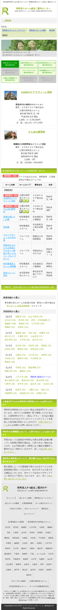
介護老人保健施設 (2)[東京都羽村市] (10, 79)
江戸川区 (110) (37, 323)
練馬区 (16, 543)
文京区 (25, 543)
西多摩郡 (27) (34, 367)
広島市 (41, 570)
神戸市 (16, 570)
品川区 (24, 532)
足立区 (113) (10, 320)
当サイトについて (32, 509)
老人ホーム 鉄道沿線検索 (18, 306)
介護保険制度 (27, 503)
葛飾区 (50, 527)
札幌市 (42, 559)
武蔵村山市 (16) (27, 393)
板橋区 (24, 527)
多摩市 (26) (46, 355)
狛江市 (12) (37, 340)
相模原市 (49, 548)
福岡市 (49, 570)
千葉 (32, 554)
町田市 (7, 548)
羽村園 (6, 227)
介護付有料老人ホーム (38, 581)
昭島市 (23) (21, 316)
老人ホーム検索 (25, 498)
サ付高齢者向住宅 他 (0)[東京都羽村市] (10, 71)
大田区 (42, 527)
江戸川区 (32, 527)
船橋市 (25, 554)
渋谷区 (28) (33, 345)
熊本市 (29, 575)
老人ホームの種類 (12, 503)
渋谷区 (32, 532)
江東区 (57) (23, 336)
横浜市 (24, 548)
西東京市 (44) (11, 371)
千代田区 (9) (35, 358)
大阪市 (34, 564)
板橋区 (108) (10, 323)
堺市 (42, 564)
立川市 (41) (33, 355)
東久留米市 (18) (12, 380)
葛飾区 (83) (21, 333)
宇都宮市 (16, 559)
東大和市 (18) (42, 380)
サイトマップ (29, 514)
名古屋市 (9, 564)
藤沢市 (40, 548)
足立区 (7, 527)
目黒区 (39, 543)
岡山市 (25, 570)
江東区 (15, 532)
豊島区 (51, 538)
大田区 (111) (23, 327)
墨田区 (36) (23, 349)
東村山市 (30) (28, 380)
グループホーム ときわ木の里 (9, 237)
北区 (8, 532)
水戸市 (33, 559)
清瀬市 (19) (44, 333)
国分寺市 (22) (11, 340)
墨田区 (7, 538)
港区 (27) (45, 390)
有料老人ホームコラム (43, 498)
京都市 (8, 570)
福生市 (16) (35, 384)
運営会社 (44, 509)
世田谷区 (15, 538)
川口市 (51, 554)
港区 (32, 543)
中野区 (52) (21, 367)
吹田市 (49, 564)
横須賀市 (7, 554)
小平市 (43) (25, 340)
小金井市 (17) (36, 336)
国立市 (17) (10, 336)
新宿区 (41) (46, 345)
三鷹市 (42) (33, 390)
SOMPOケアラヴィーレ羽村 (36, 92)
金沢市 (33, 570)
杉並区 (48, 532)
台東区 (25, 538)
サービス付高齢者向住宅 (39, 586)
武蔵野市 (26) (11, 393)
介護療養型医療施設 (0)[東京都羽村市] (28, 79)
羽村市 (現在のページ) (40, 377)
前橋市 (25, 559)
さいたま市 (41, 554)
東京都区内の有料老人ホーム (39, 522)
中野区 (8, 543)
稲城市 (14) (24, 323)
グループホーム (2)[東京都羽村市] (28, 71)
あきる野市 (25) (35, 316)
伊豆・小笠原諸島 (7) (40, 320)
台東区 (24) (21, 355)
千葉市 (16, 554)
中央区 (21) (10, 358)
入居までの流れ (15, 509)
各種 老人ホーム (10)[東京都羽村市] (10, 64)
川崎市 (32, 548)
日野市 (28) (10, 384)
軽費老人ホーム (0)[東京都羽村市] (47, 79)
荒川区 (15, 527)
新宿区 (40, 532)
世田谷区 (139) (37, 349)
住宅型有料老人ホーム (18, 586)
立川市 (15, 548)
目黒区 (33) (41, 393)
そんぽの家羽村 (36, 131)
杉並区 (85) (10, 349)
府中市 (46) (23, 384)
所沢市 (7, 559)
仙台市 (50, 559)
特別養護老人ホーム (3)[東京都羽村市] (47, 71)
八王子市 (48, 543)
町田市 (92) (21, 390)
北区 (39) (32, 333)
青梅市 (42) (10, 327)
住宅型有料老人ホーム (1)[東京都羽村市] (47, 64)
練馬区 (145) (25, 371)
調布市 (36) (23, 358)
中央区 (33, 538)
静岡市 (18, 564)
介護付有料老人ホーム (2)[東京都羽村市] (28, 64)
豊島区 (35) (10, 362)
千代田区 (41, 538)
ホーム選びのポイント (44, 503)
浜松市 (26, 564)
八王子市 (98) (22, 377)
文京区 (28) (48, 384)
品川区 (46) (21, 345)
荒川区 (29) (23, 320)
